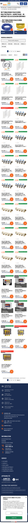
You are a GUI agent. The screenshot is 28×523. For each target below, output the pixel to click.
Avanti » (18, 51)
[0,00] (25, 3)
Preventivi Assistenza (8, 449)
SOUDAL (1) (23, 44)
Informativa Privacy (8, 467)
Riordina (4, 441)
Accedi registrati (6, 439)
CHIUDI (26, 497)
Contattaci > (7, 425)
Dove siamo (5, 465)
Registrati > (7, 430)
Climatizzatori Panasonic (8, 490)
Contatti (5, 463)
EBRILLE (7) (4, 44)
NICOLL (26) (16, 44)
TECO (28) (4, 46)
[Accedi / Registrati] (21, 3)
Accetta (14, 517)
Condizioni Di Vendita (8, 471)
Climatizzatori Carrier (7, 492)
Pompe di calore (16, 487)
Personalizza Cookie (7, 442)
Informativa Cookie (8, 469)
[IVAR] (16, 60)
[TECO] (3, 61)
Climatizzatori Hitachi (20, 490)
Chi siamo (5, 461)
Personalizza (14, 513)
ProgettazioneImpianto (9, 452)
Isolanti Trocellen (6, 487)
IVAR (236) (10, 44)
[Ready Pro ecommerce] (14, 521)
